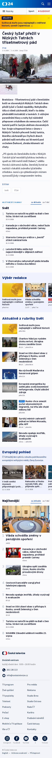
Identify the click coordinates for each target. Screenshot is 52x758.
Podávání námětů (35, 718)
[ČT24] (7, 4)
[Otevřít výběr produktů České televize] (49, 4)
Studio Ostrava (34, 701)
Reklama (31, 690)
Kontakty (31, 729)
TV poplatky (8, 695)
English (5, 753)
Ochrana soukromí (19, 753)
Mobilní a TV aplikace (12, 723)
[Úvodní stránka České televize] (14, 653)
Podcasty (6, 706)
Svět (6, 190)
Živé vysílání (8, 690)
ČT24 (4, 48)
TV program (8, 684)
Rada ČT (31, 706)
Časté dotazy (33, 723)
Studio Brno (32, 695)
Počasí (5, 712)
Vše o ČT (6, 729)
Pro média (32, 684)
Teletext (6, 701)
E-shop (5, 718)
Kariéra (30, 712)
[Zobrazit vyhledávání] (43, 4)
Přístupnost (35, 753)
